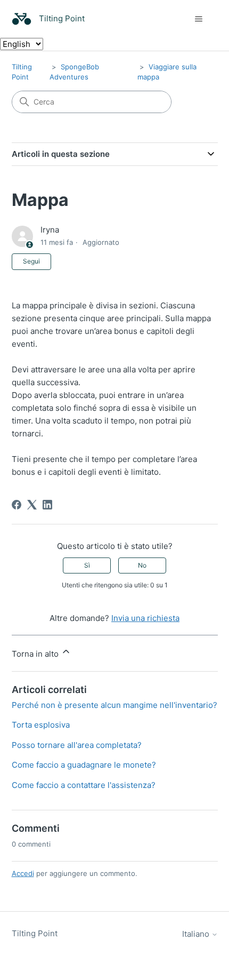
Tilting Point (35, 933)
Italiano (196, 933)
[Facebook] (16, 504)
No (142, 565)
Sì (87, 565)
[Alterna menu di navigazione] (199, 19)
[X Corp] (32, 504)
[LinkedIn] (47, 504)
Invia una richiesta (145, 618)
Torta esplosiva (41, 725)
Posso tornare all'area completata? (77, 745)
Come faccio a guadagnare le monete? (84, 765)
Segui (31, 261)
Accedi (23, 873)
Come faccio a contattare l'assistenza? (84, 785)
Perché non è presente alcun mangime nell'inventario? (114, 705)
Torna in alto (36, 654)
